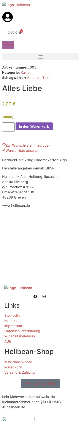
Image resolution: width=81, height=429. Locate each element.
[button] (40, 56)
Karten (26, 72)
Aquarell (33, 77)
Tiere (46, 77)
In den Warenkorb (34, 126)
